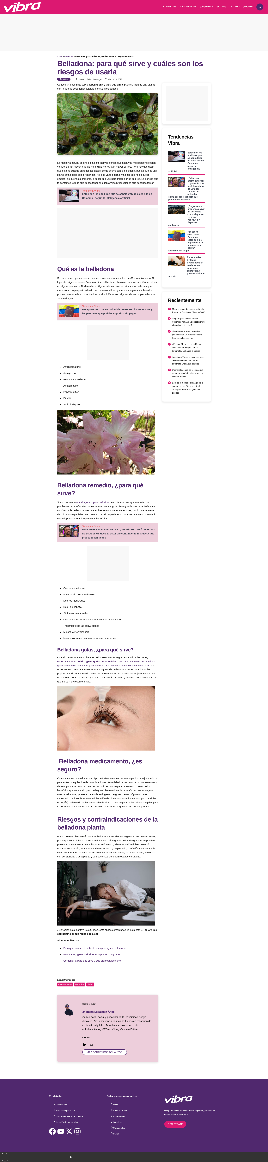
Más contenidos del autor (104, 1052)
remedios (79, 984)
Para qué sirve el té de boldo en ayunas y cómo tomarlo (94, 948)
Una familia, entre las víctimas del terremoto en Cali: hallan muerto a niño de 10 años (187, 373)
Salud (90, 984)
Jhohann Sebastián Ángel (89, 79)
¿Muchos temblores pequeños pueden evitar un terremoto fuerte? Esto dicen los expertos (187, 334)
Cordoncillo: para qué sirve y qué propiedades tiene (92, 960)
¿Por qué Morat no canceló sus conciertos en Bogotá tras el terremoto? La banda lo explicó (186, 347)
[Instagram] (77, 1131)
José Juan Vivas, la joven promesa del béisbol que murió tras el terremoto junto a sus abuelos (188, 360)
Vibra (59, 56)
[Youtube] (60, 1131)
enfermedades (65, 984)
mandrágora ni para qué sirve (92, 502)
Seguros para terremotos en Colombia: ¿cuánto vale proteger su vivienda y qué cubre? (188, 321)
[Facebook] (52, 1131)
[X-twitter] (69, 1131)
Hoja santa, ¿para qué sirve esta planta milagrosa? (91, 954)
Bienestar (68, 56)
